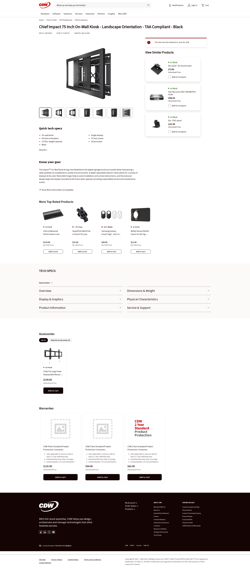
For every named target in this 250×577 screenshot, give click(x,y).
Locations (157, 526)
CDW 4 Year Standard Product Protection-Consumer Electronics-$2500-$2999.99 (56, 448)
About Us (157, 510)
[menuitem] (170, 5)
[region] (125, 232)
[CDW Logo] (45, 5)
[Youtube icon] (53, 532)
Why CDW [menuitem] (122, 13)
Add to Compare (179, 77)
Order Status (131, 506)
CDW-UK (146, 545)
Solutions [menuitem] (68, 13)
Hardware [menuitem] (45, 13)
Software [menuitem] (56, 13)
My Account (130, 502)
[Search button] (148, 5)
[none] (45, 14)
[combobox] (99, 5)
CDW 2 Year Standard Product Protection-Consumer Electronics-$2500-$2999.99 (140, 448)
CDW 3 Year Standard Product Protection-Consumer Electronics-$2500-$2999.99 (98, 448)
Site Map (42, 559)
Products (129, 509)
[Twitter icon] (49, 532)
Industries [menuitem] (90, 13)
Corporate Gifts (187, 519)
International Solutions (161, 523)
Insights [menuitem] (111, 13)
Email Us (68, 546)
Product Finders (187, 523)
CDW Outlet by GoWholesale (191, 526)
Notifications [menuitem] (178, 5)
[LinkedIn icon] (44, 532)
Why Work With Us (159, 507)
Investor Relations (160, 519)
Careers (156, 516)
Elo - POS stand (175, 120)
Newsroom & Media (160, 529)
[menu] (176, 5)
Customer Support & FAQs (190, 507)
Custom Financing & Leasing (191, 513)
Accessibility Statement (161, 513)
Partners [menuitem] (101, 13)
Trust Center (158, 535)
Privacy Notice (56, 559)
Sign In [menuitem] (194, 5)
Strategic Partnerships (161, 532)
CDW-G (132, 545)
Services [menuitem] (78, 13)
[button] (205, 5)
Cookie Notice (73, 559)
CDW (126, 545)
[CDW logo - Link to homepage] (45, 5)
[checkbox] (169, 77)
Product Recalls (187, 516)
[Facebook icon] (40, 532)
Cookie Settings (45, 562)
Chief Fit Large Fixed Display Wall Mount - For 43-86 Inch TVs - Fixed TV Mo (52, 373)
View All (42, 149)
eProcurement (187, 510)
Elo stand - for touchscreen (180, 65)
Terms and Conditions (92, 559)
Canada (138, 545)
